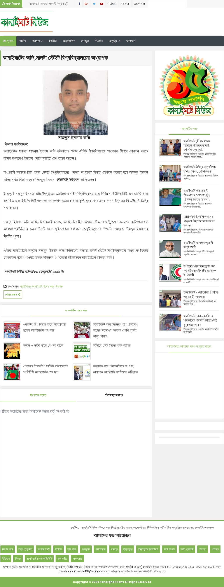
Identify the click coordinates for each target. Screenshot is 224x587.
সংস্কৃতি (86, 549)
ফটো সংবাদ (169, 549)
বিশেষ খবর (48, 286)
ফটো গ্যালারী (187, 549)
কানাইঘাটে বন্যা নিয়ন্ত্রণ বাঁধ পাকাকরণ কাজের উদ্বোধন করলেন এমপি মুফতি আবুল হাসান (115, 330)
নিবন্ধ (18, 558)
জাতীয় (22, 41)
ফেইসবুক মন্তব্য (115, 395)
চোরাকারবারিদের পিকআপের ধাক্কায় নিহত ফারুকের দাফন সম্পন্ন (199, 221)
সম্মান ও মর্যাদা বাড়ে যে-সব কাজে (43, 345)
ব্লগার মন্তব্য (39, 395)
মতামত (58, 549)
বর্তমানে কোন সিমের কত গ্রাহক (112, 345)
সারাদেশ (36, 41)
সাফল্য (114, 549)
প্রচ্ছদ (9, 41)
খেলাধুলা (85, 41)
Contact (139, 4)
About (125, 4)
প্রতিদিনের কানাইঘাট (31, 286)
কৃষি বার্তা (71, 549)
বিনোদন (99, 41)
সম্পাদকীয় (62, 558)
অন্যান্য (113, 41)
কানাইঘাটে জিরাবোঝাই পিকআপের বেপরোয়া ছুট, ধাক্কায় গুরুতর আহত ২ (197, 195)
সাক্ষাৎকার (77, 558)
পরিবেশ (202, 549)
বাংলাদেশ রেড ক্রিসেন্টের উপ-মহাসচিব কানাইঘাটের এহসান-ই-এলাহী (200, 271)
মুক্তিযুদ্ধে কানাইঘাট (148, 549)
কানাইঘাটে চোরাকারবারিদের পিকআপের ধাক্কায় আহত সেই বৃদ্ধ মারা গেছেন (200, 320)
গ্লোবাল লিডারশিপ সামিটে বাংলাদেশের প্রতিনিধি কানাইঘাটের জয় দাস (45, 369)
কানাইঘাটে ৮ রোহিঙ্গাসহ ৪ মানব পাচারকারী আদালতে (201, 294)
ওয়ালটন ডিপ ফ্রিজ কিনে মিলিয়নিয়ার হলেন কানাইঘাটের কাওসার (44, 327)
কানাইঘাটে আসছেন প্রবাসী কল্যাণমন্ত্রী (49, 4)
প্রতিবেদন (100, 549)
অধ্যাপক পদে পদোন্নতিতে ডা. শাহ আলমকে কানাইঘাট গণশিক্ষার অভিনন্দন (115, 369)
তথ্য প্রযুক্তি (25, 549)
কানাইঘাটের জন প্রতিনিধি (39, 558)
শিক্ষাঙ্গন (59, 286)
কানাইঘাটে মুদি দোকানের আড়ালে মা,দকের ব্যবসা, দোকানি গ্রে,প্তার (197, 145)
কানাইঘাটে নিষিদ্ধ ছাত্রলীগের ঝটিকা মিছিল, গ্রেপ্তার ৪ (200, 169)
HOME (112, 4)
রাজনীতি (53, 41)
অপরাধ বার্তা (44, 549)
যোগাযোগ (130, 41)
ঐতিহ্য (215, 549)
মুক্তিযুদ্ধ (128, 549)
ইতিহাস (6, 558)
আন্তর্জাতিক (69, 41)
